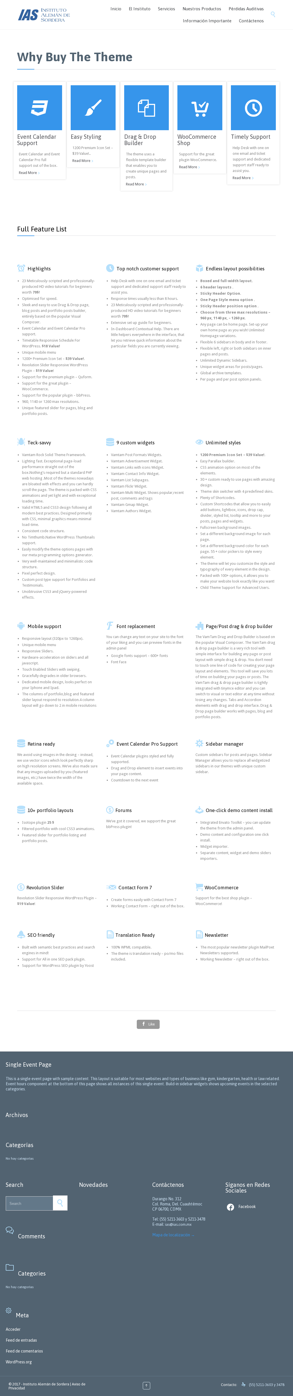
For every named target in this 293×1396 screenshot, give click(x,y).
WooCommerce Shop (196, 139)
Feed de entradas (21, 1340)
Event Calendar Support (36, 139)
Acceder (13, 1329)
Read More (28, 173)
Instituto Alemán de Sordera (46, 1384)
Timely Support (250, 136)
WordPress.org (19, 1362)
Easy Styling (86, 136)
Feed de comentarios (24, 1351)
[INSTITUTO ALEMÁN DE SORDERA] (43, 14)
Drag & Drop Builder (140, 139)
